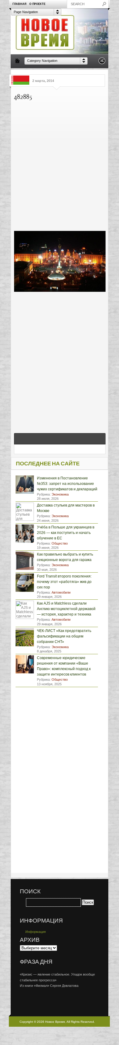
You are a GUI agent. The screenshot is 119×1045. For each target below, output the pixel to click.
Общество (60, 543)
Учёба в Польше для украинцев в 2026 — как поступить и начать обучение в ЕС (65, 532)
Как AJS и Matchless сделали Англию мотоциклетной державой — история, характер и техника (66, 608)
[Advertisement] (59, 164)
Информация (35, 932)
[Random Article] (102, 62)
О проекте (37, 3)
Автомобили (61, 592)
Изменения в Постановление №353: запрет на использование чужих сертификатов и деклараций (67, 483)
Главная (19, 3)
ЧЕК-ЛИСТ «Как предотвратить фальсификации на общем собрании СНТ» (64, 636)
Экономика (60, 494)
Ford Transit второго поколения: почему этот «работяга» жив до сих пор (64, 581)
